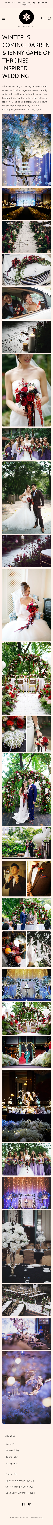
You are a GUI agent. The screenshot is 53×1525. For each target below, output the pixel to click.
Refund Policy (11, 1457)
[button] (3, 18)
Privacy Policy (11, 1463)
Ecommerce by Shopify (36, 1518)
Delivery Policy (12, 1450)
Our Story (10, 1444)
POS (24, 1518)
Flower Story (19, 1518)
